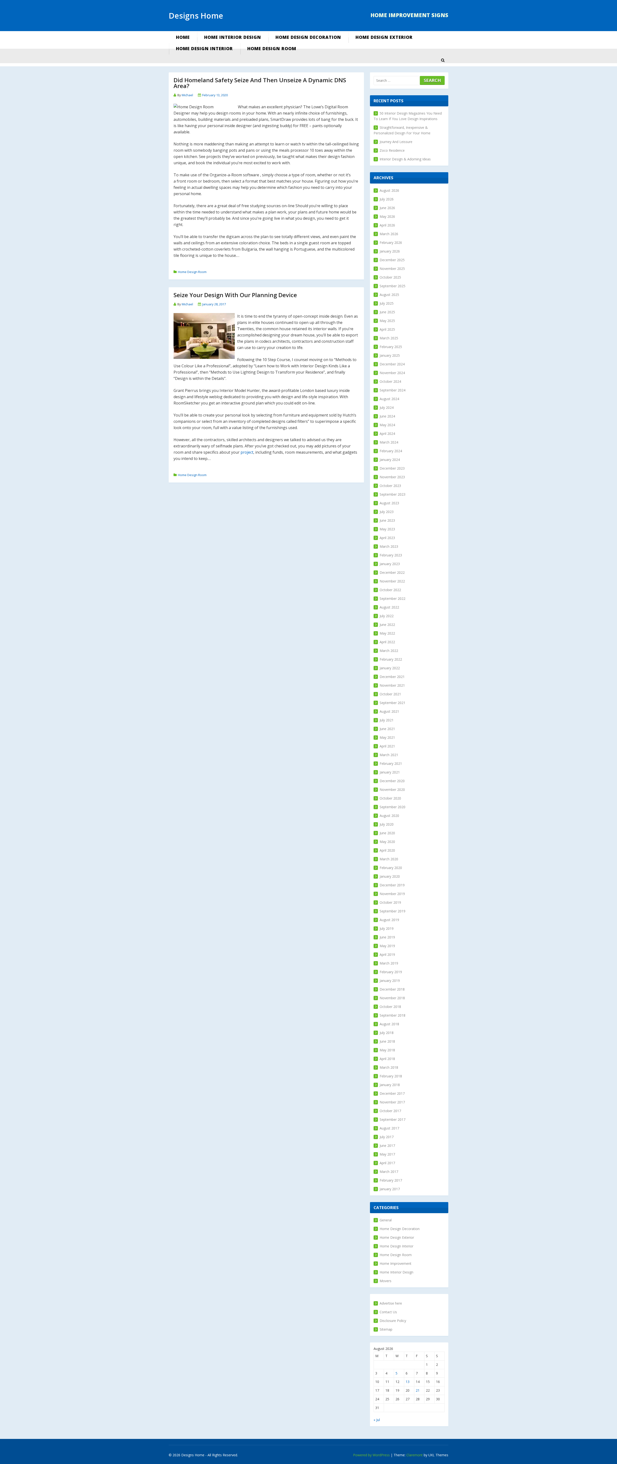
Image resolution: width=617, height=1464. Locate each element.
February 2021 (391, 763)
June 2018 (387, 1041)
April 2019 (387, 954)
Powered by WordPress (371, 1455)
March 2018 (389, 1067)
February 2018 (391, 1076)
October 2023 (390, 485)
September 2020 (392, 807)
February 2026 (391, 242)
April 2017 (387, 1163)
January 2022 (390, 668)
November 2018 (392, 998)
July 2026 (387, 199)
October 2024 (390, 381)
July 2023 (387, 511)
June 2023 (387, 520)
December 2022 (392, 572)
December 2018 (392, 989)
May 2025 (387, 320)
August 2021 (389, 711)
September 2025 (392, 286)
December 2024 (392, 364)
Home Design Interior (204, 48)
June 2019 (387, 937)
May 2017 (387, 1154)
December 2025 (392, 260)
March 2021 (389, 755)
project (247, 452)
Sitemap (386, 1329)
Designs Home (196, 15)
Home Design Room (271, 48)
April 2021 (387, 746)
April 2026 (387, 225)
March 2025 (389, 338)
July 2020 (387, 824)
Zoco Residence (392, 150)
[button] (442, 60)
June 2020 (387, 833)
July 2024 (387, 407)
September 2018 (392, 1015)
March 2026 (389, 234)
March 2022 (389, 650)
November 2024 (392, 372)
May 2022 (387, 633)
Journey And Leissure (396, 141)
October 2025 (390, 277)
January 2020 (390, 876)
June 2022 (387, 624)
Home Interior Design (232, 37)
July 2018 (387, 1032)
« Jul (377, 1419)
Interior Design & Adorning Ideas (405, 159)
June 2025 (387, 312)
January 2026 (390, 251)
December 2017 (392, 1093)
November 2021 (392, 685)
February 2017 (391, 1180)
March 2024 (389, 442)
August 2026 (389, 190)
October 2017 (390, 1110)
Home (183, 37)
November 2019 (392, 893)
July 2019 (387, 928)
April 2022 (387, 642)
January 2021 (390, 772)
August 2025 (389, 294)
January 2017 (390, 1189)
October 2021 (390, 694)
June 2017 (387, 1145)
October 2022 (390, 590)
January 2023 (390, 563)
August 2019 (389, 919)
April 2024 (387, 433)
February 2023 (391, 555)
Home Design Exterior (384, 37)
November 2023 (392, 477)
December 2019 (392, 885)
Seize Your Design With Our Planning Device (235, 295)
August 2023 (389, 503)
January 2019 (390, 980)
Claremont (414, 1455)
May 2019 (387, 946)
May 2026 (387, 216)
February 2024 (391, 451)
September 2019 (392, 911)
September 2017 (392, 1119)
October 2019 (390, 902)
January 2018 (390, 1084)
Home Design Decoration (308, 37)
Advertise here (391, 1303)
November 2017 (392, 1102)
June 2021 (387, 728)
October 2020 (390, 798)
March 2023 (389, 546)
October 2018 (390, 1006)
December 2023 (392, 468)
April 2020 (387, 850)
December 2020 (392, 781)
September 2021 (392, 702)
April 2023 (387, 537)
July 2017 (387, 1137)
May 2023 (387, 529)
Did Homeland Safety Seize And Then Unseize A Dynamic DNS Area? (260, 83)
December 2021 (392, 676)
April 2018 (387, 1058)
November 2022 (392, 581)
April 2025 (387, 329)
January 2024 (390, 459)
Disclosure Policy (393, 1320)
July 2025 (387, 303)
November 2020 (392, 789)
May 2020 (387, 841)
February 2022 (391, 659)
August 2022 (389, 607)
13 (407, 1381)
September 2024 (392, 390)
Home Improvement (395, 1263)
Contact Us (388, 1312)
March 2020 (389, 859)
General (386, 1220)
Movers (385, 1281)
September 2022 (392, 598)
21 (418, 1390)
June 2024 (387, 416)
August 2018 (389, 1024)
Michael (187, 95)
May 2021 (387, 737)
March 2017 (389, 1171)
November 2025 (392, 268)
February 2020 (391, 867)
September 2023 (392, 494)
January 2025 (390, 355)
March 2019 (389, 963)
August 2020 (389, 815)
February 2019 (391, 972)
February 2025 (391, 346)
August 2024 (389, 399)
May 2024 (387, 425)
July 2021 (387, 720)
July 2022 (387, 616)
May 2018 (387, 1050)
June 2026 (387, 207)
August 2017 (389, 1128)
